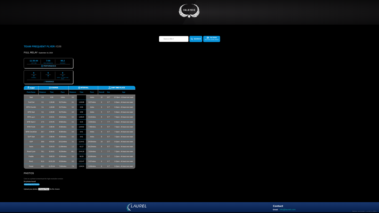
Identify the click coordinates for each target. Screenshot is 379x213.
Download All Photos (31, 184)
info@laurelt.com (288, 209)
